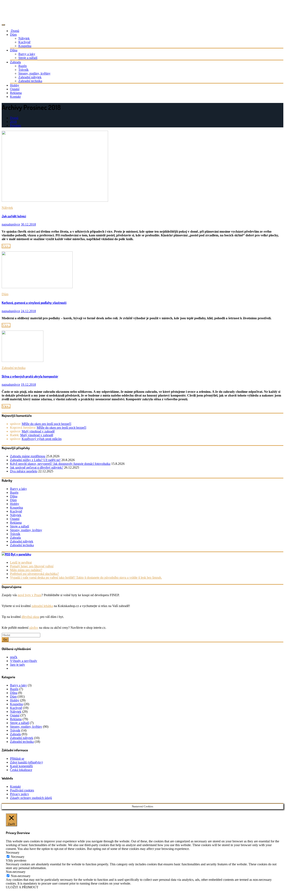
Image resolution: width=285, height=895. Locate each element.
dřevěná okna (30, 617)
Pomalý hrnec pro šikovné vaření (31, 566)
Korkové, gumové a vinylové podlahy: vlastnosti (34, 302)
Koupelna (24, 46)
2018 (13, 121)
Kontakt (15, 96)
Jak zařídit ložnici (14, 216)
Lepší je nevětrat (21, 562)
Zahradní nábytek (30, 77)
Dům (13, 34)
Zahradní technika (30, 81)
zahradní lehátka (42, 606)
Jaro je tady (17, 664)
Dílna (13, 50)
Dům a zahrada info (21, 7)
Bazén (22, 66)
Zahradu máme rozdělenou (27, 456)
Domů (14, 31)
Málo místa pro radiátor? (26, 570)
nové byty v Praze (30, 595)
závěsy (33, 627)
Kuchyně (24, 42)
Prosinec (15, 125)
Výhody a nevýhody (23, 661)
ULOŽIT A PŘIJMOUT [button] (22, 887)
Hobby (14, 85)
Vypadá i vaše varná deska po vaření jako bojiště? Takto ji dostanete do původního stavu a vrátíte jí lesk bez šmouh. (86, 577)
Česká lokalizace (21, 770)
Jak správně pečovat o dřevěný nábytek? (36, 467)
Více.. (6, 246)
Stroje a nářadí (27, 58)
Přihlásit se (17, 758)
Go (5, 639)
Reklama (16, 93)
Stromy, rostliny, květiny (34, 73)
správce (11, 224)
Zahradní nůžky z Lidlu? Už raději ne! (35, 460)
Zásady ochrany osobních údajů (31, 798)
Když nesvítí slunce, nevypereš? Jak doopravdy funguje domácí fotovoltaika (60, 463)
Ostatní (14, 89)
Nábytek (24, 38)
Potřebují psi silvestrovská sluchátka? (34, 574)
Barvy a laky (26, 54)
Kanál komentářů (21, 766)
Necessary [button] (12, 852)
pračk (13, 657)
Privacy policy (19, 794)
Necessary (17, 856)
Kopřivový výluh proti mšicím (42, 439)
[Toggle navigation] (3, 24)
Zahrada (15, 62)
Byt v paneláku (21, 554)
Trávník (23, 69)
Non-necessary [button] (15, 871)
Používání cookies (22, 790)
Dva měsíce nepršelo (23, 471)
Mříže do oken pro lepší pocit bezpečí (46, 424)
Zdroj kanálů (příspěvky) (26, 762)
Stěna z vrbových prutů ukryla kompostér (30, 376)
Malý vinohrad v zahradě (38, 431)
